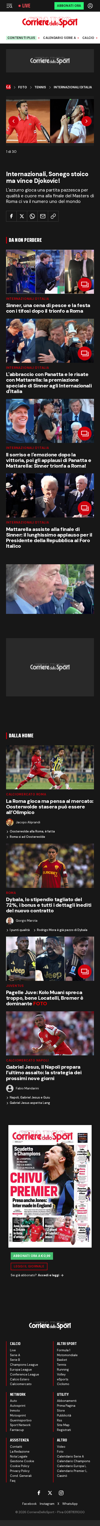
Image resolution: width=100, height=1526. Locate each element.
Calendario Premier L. (72, 1471)
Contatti (16, 1447)
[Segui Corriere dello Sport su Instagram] (61, 1493)
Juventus (15, 985)
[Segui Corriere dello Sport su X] (50, 1493)
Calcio (88, 38)
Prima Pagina (66, 1406)
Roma (11, 892)
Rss (59, 1420)
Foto (22, 87)
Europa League (21, 1370)
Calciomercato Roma (26, 794)
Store (61, 1411)
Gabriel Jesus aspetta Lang (30, 1103)
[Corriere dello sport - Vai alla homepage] (49, 22)
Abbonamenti (67, 1401)
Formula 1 (63, 1350)
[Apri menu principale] (9, 6)
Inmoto (15, 1411)
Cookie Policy (19, 1466)
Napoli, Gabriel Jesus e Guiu (30, 1097)
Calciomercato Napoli (27, 1060)
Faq (12, 1481)
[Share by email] (43, 216)
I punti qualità (20, 930)
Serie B (15, 1360)
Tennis (40, 87)
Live (26, 5)
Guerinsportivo (21, 1420)
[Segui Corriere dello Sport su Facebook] (39, 1493)
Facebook (29, 1504)
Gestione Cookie (22, 1461)
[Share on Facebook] (11, 216)
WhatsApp (70, 1504)
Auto (13, 1401)
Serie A (15, 1355)
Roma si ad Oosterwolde (27, 837)
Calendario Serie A (59, 38)
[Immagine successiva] (86, 121)
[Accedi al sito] (90, 6)
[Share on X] (22, 216)
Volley (61, 1374)
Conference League (24, 1374)
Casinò (62, 1476)
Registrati (64, 1430)
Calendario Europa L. (72, 1466)
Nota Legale (18, 1456)
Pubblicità (64, 1415)
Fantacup (17, 1430)
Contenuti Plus (21, 38)
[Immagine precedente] (13, 121)
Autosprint (17, 1406)
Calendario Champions (73, 1461)
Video (61, 1447)
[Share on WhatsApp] (32, 216)
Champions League (24, 1365)
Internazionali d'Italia (27, 298)
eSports (62, 1379)
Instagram (47, 1504)
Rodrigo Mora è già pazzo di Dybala (62, 930)
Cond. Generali (21, 1476)
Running (63, 1370)
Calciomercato (21, 1384)
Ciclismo (63, 1384)
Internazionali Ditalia (73, 87)
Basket (62, 1360)
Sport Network (20, 1425)
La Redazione (20, 1452)
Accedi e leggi (48, 1275)
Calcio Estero (19, 1379)
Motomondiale (67, 1355)
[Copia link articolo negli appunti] (53, 216)
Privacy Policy (20, 1471)
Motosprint (18, 1415)
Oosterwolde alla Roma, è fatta (32, 831)
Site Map (63, 1425)
